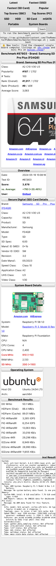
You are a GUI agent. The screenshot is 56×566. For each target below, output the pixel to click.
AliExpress (31, 149)
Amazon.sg (39, 164)
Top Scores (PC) (42, 13)
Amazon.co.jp (15, 154)
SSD (6, 18)
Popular (44, 8)
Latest (14, 2)
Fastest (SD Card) (18, 8)
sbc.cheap (43, 47)
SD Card (32, 18)
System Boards (38, 24)
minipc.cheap (35, 49)
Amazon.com (16, 149)
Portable (13, 24)
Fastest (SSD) (37, 2)
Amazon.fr (11, 159)
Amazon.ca (45, 149)
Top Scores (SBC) (15, 13)
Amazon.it (25, 159)
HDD (18, 18)
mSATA (47, 18)
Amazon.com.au (33, 154)
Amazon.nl (38, 159)
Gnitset (26, 194)
